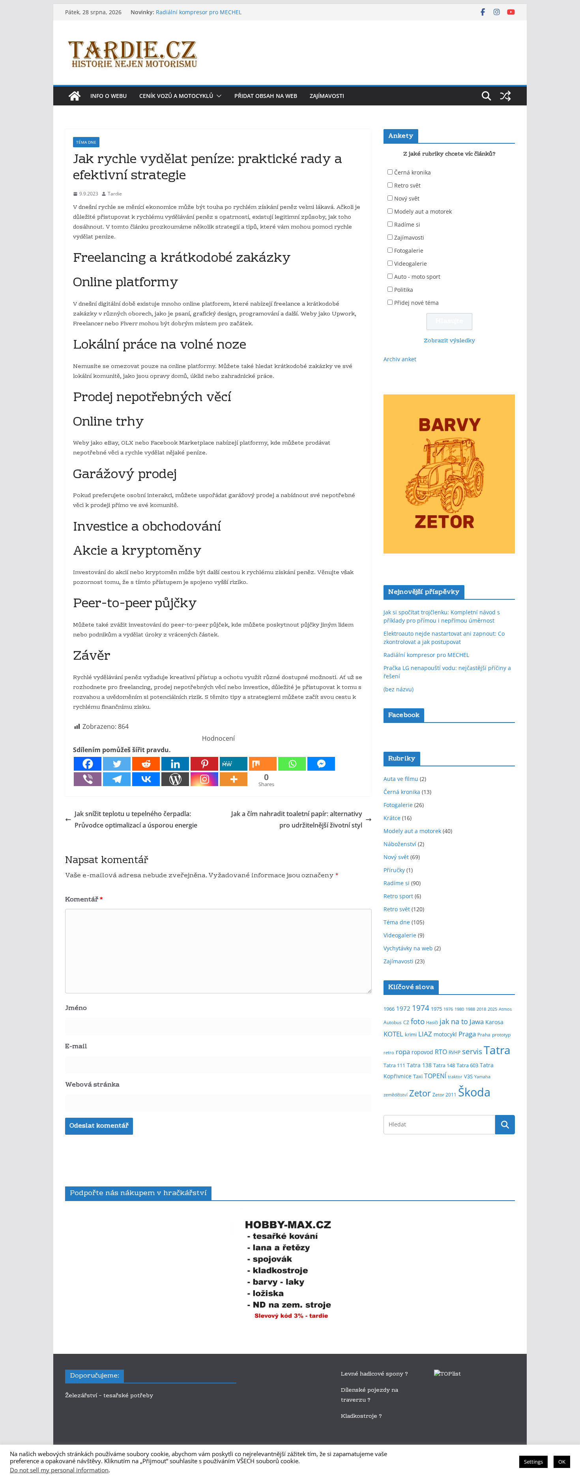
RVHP (454, 1052)
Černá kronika (412, 172)
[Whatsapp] (292, 764)
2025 (492, 1009)
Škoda (474, 1092)
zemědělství (396, 1095)
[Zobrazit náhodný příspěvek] (505, 95)
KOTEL (393, 1033)
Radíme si (407, 224)
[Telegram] (117, 779)
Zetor (420, 1093)
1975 (436, 1008)
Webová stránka (92, 1084)
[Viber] (87, 779)
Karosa (494, 1022)
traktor (455, 1076)
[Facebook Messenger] (321, 764)
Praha (483, 1034)
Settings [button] (533, 1461)
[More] (233, 779)
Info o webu (108, 95)
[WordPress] (175, 779)
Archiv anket (400, 359)
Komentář (84, 899)
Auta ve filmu (401, 779)
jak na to (454, 1021)
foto (418, 1021)
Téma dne (86, 142)
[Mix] (263, 764)
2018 (481, 1009)
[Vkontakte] (146, 779)
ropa (403, 1051)
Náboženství (400, 844)
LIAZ (425, 1033)
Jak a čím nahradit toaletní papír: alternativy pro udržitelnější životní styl (296, 819)
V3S (468, 1076)
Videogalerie (410, 263)
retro (389, 1052)
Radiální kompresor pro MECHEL (198, 12)
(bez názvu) (398, 689)
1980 (459, 1009)
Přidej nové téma (416, 302)
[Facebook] (87, 764)
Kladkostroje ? (361, 1416)
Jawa (477, 1021)
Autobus (393, 1022)
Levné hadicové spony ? (375, 1374)
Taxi (418, 1076)
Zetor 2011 (444, 1094)
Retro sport (398, 896)
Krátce (392, 818)
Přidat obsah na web (265, 95)
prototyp (501, 1034)
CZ (406, 1022)
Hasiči (432, 1022)
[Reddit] (146, 764)
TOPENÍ (435, 1076)
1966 (389, 1008)
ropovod (422, 1052)
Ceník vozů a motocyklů (176, 95)
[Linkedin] (175, 764)
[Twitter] (117, 764)
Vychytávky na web (408, 948)
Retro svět (407, 185)
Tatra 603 (467, 1065)
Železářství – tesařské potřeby (109, 1396)
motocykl (445, 1034)
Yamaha (482, 1076)
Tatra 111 (394, 1065)
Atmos (505, 1009)
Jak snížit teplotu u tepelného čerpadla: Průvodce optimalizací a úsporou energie (136, 819)
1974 (420, 1007)
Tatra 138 (419, 1065)
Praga (467, 1033)
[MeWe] (233, 764)
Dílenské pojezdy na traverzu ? (369, 1395)
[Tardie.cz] (74, 95)
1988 (470, 1009)
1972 (403, 1008)
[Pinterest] (204, 764)
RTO (441, 1051)
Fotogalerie (408, 250)
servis (472, 1051)
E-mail (76, 1046)
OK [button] (561, 1461)
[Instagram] (204, 779)
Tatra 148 (444, 1065)
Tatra (497, 1049)
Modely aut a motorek (423, 211)
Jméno (76, 1008)
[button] (217, 95)
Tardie (115, 193)
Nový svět (406, 198)
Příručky (394, 870)
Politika (403, 289)
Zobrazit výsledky (449, 341)
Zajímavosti (327, 95)
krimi (411, 1034)
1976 (448, 1009)
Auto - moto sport (417, 276)
